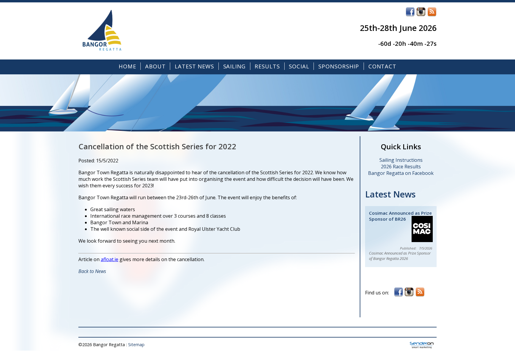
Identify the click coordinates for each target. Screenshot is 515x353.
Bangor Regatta (126, 31)
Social (299, 66)
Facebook (410, 12)
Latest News (194, 66)
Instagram (421, 12)
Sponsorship (338, 66)
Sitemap (136, 344)
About (155, 66)
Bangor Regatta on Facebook (401, 173)
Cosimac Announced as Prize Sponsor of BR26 (400, 216)
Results (267, 66)
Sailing (234, 66)
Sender (422, 345)
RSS (432, 12)
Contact (382, 66)
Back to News (92, 271)
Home (127, 66)
